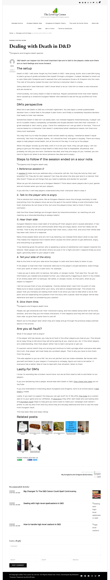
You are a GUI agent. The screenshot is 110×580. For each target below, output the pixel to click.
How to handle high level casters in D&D (42, 524)
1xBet (40, 28)
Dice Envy (57, 399)
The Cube (82, 396)
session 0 (23, 173)
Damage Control (17, 23)
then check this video (83, 382)
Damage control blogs (17, 40)
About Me (95, 23)
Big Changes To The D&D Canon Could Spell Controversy (50, 491)
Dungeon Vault (26, 402)
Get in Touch (49, 28)
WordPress (30, 577)
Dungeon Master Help (34, 23)
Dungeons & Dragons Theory (56, 23)
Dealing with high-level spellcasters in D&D (44, 503)
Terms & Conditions (65, 28)
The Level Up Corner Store (78, 23)
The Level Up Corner (55, 14)
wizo (12, 66)
